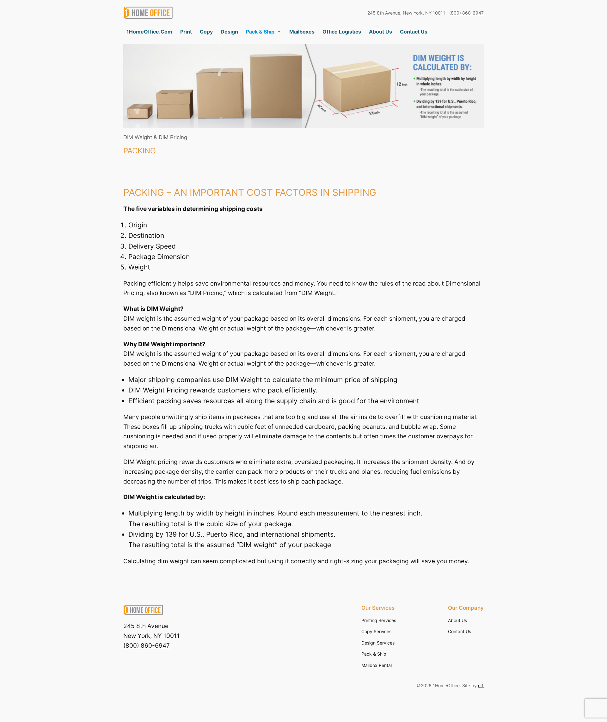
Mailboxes (302, 31)
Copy (206, 31)
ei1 (481, 685)
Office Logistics (341, 31)
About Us (380, 31)
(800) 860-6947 (466, 12)
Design (229, 31)
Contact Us (413, 31)
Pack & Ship (260, 31)
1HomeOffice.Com (149, 31)
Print (186, 31)
